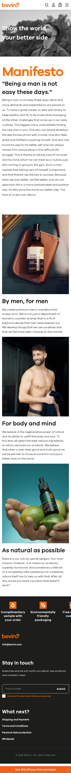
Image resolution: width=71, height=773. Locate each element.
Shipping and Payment (15, 719)
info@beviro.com (12, 644)
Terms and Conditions (15, 726)
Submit (61, 688)
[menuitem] (46, 5)
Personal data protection (17, 732)
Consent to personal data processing (29, 696)
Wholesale (8, 739)
